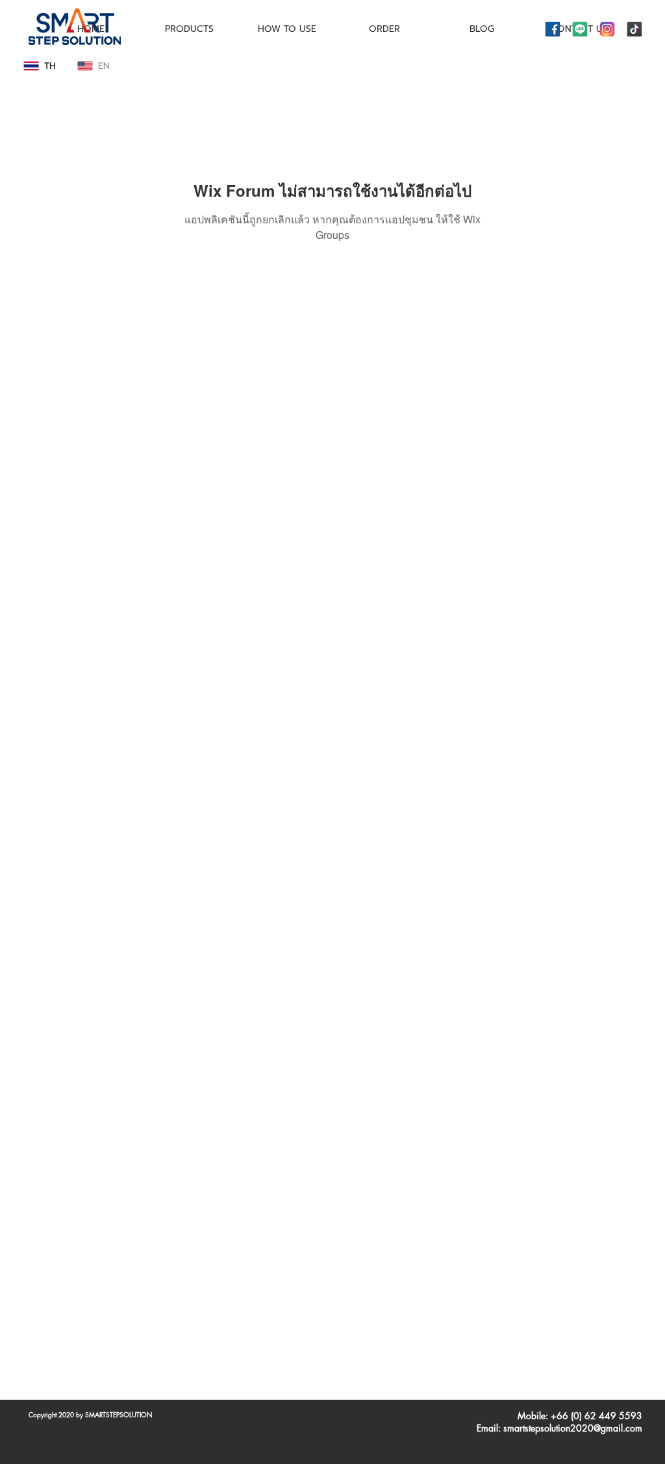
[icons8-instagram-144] (607, 29)
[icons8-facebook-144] (552, 29)
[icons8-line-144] (580, 29)
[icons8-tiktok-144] (634, 29)
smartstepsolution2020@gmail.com (572, 1428)
